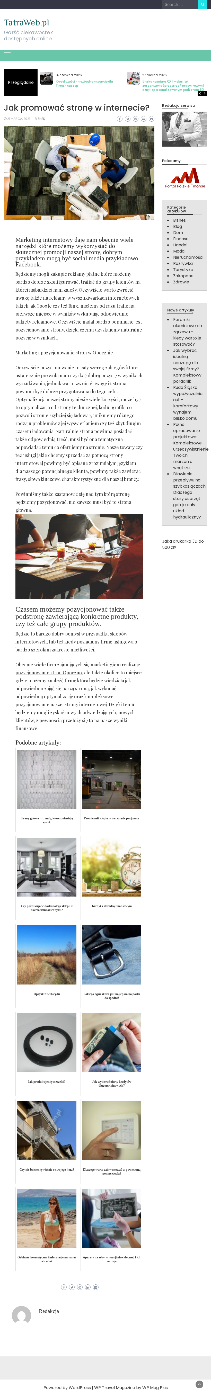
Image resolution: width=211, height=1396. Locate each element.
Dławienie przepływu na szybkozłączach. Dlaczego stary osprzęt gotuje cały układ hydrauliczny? (189, 495)
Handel (180, 245)
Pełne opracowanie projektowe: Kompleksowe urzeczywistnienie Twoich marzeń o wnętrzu (191, 446)
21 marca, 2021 (18, 119)
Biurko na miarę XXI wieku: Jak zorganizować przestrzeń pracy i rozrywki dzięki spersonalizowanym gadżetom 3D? (174, 85)
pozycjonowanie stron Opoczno (48, 672)
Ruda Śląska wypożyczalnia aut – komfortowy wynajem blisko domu (188, 402)
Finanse (181, 239)
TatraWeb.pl (26, 22)
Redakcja (49, 1311)
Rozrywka (183, 263)
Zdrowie (181, 282)
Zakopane (183, 276)
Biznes (40, 119)
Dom (178, 233)
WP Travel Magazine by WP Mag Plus (131, 1388)
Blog (177, 226)
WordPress (80, 1388)
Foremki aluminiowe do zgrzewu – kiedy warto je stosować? (187, 332)
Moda (178, 251)
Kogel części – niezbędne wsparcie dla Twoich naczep (84, 83)
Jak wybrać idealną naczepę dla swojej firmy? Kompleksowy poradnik (187, 365)
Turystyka (183, 270)
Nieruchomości (188, 257)
